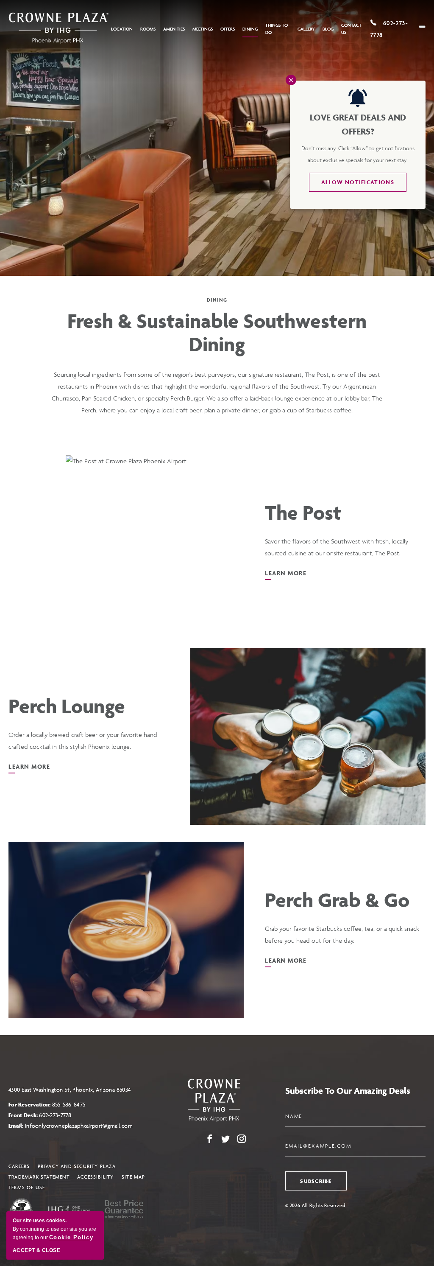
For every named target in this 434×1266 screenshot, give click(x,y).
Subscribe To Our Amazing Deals (347, 1090)
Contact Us (351, 28)
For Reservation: (46, 1104)
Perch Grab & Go (337, 900)
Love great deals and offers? (358, 124)
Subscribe (315, 1181)
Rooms (148, 29)
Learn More (285, 577)
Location (122, 29)
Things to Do (276, 28)
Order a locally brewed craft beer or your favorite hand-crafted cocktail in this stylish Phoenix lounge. (83, 741)
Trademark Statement (39, 1177)
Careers (19, 1166)
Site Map (133, 1177)
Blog (328, 29)
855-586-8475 (68, 1104)
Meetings (202, 29)
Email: (70, 1125)
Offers (227, 29)
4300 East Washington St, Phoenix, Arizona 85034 (69, 1089)
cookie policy (71, 1237)
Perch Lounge (66, 706)
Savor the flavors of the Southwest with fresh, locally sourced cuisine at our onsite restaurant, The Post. (336, 547)
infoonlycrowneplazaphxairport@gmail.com (79, 1125)
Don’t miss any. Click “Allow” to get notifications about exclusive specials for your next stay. (358, 154)
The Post (303, 512)
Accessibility (95, 1177)
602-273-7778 (55, 1115)
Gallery (306, 29)
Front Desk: (40, 1115)
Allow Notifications (357, 182)
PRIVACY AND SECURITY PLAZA (77, 1166)
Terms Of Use (26, 1187)
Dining (250, 29)
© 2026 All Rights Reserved (315, 1205)
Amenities (174, 29)
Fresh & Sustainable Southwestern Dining (217, 332)
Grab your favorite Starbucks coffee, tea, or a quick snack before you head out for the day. (342, 934)
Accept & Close (36, 1250)
